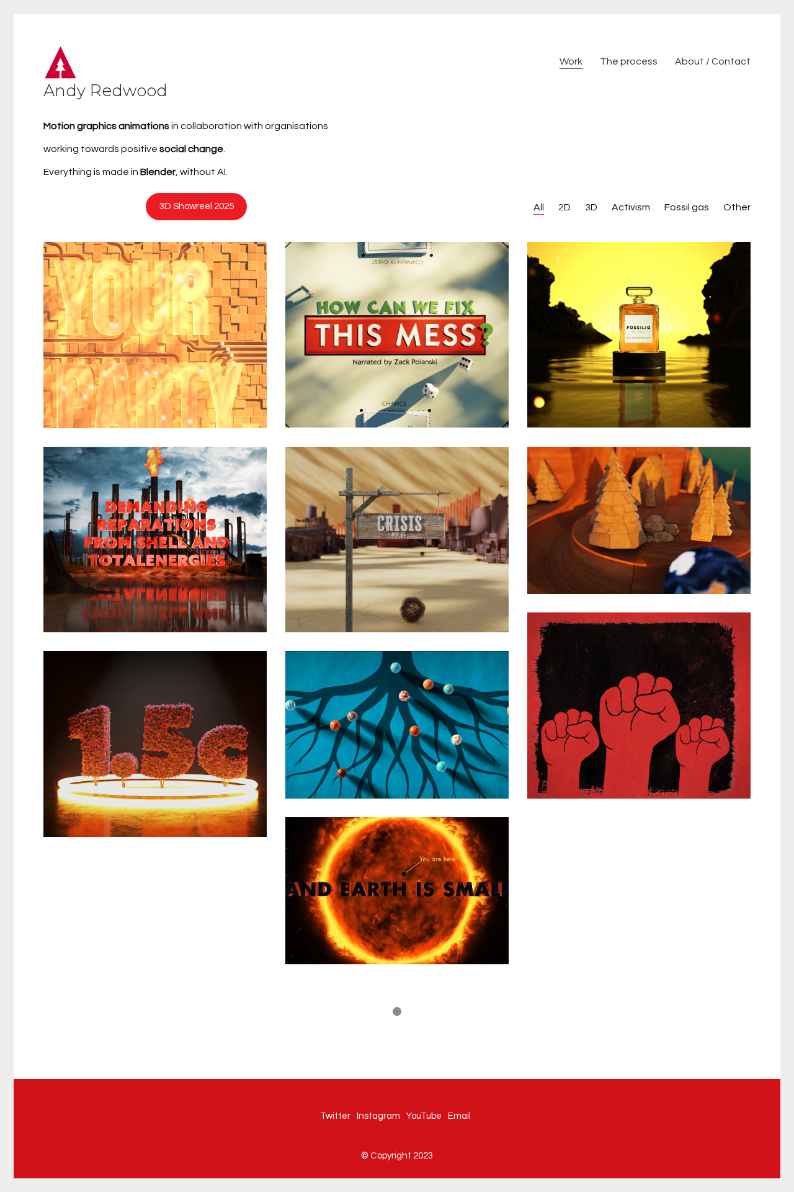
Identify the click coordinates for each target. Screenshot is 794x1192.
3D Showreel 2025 (196, 206)
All (538, 207)
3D (591, 207)
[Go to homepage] (60, 62)
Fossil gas (686, 207)
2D (564, 207)
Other (737, 207)
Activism (631, 207)
